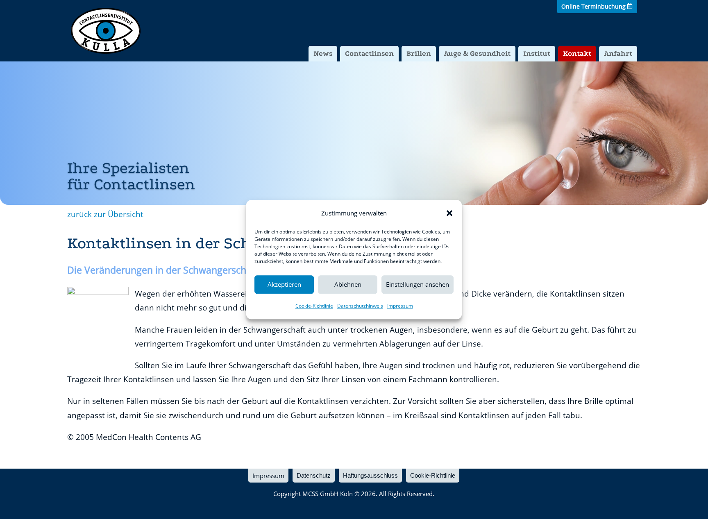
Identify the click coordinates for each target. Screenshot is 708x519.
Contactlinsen (369, 53)
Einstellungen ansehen (417, 285)
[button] (449, 213)
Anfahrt (618, 53)
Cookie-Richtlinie (314, 305)
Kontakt (577, 53)
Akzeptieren (284, 285)
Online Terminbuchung (593, 6)
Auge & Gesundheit (477, 53)
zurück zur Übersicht (105, 214)
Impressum (400, 305)
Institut (536, 53)
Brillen (418, 53)
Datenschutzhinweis (360, 305)
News (322, 53)
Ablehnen (347, 285)
